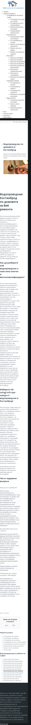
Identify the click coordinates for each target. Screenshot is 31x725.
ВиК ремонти (11, 35)
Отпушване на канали (10, 636)
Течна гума (7, 650)
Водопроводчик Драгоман (12, 667)
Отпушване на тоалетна (11, 640)
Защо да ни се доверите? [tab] (8, 488)
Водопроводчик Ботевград (12, 663)
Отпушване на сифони (11, 638)
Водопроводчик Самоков (12, 680)
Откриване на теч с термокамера (14, 642)
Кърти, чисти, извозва (11, 648)
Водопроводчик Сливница (12, 676)
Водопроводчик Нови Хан (12, 675)
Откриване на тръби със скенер (14, 644)
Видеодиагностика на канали (13, 646)
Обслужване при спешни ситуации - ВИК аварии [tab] (8, 574)
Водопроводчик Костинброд (13, 671)
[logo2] (13, 8)
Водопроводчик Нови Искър (13, 673)
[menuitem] (14, 11)
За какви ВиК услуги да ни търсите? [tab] (9, 530)
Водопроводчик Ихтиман (12, 669)
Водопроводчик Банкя (11, 659)
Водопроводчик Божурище (12, 665)
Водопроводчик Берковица (12, 661)
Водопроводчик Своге (11, 678)
